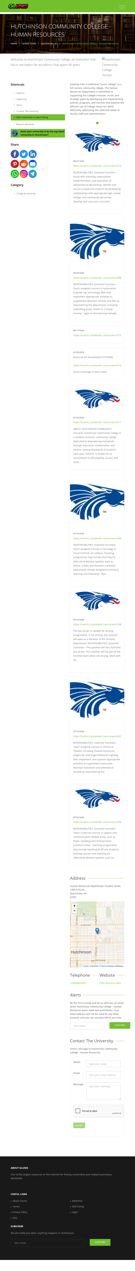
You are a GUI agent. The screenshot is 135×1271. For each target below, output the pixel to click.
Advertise (77, 1200)
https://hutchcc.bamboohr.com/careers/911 (97, 422)
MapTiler (95, 966)
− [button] (74, 911)
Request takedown (25, 124)
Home (14, 43)
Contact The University (27, 111)
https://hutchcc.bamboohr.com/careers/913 (97, 165)
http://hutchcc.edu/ (110, 983)
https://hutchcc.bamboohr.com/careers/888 (97, 277)
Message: (78, 1084)
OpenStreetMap (107, 966)
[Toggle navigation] (122, 7)
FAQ (15, 1217)
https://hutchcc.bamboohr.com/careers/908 (97, 624)
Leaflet (85, 966)
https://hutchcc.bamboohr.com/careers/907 (97, 736)
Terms (16, 1206)
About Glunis (20, 1200)
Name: (77, 1062)
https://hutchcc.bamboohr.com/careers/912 (97, 365)
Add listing (78, 1206)
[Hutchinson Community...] (97, 931)
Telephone (21, 99)
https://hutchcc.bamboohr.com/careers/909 (97, 538)
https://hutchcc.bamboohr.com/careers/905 (97, 822)
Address (20, 93)
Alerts (19, 105)
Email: (76, 1073)
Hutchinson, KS (49, 43)
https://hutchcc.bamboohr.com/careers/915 (97, 335)
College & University (26, 193)
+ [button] (74, 906)
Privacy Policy (20, 1212)
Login (75, 1212)
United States (29, 43)
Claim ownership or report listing (32, 117)
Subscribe (120, 1025)
